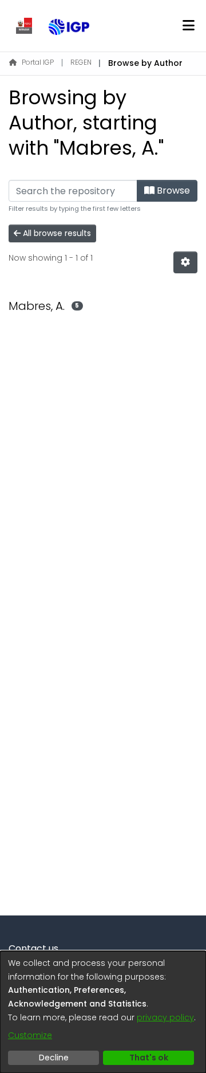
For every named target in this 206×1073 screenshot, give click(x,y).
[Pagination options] (185, 262)
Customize (30, 1035)
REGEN (81, 62)
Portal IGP (38, 62)
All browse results (56, 233)
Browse (172, 190)
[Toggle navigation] (188, 25)
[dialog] (103, 1012)
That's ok (148, 1057)
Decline (54, 1057)
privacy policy (165, 1017)
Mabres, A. (37, 306)
